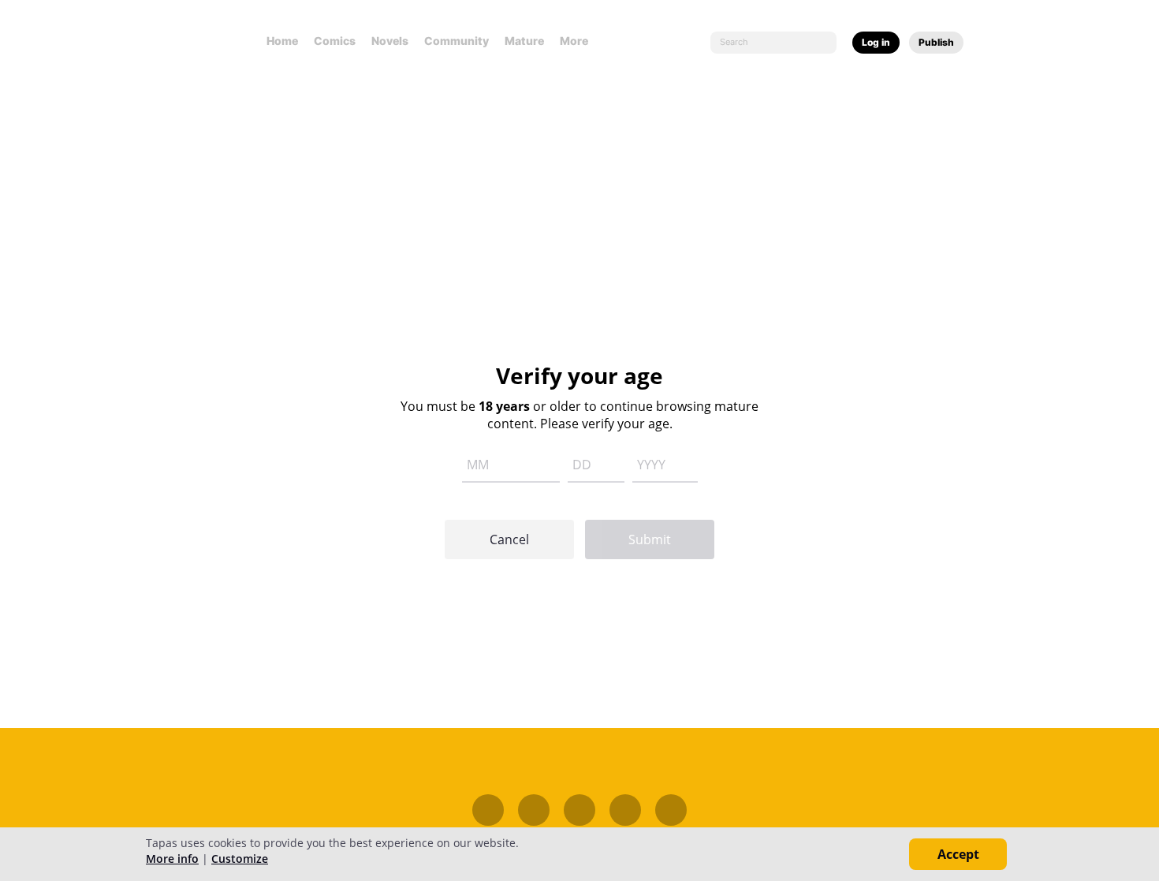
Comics (335, 40)
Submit (649, 539)
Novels (389, 40)
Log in (876, 42)
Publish (936, 42)
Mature (524, 40)
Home (282, 40)
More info (172, 858)
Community (456, 40)
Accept (958, 854)
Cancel (509, 539)
